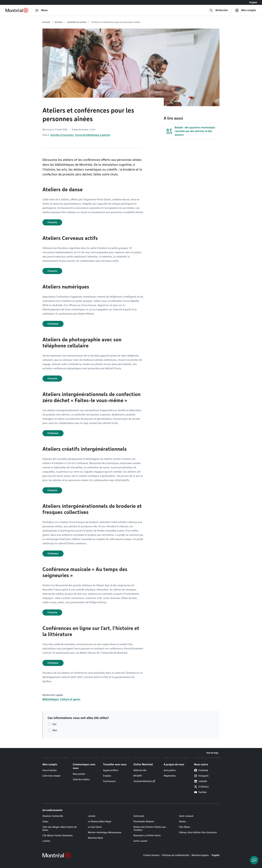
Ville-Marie (184, 827)
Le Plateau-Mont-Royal (99, 821)
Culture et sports (70, 699)
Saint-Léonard (186, 816)
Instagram (203, 776)
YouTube (202, 792)
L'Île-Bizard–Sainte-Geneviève (57, 835)
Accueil (46, 22)
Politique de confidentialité (175, 855)
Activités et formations (62, 135)
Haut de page (212, 753)
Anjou (45, 821)
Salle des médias (81, 779)
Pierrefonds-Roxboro (143, 821)
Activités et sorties (77, 22)
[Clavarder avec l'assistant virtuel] (254, 860)
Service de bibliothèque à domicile (92, 135)
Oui (54, 724)
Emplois (107, 776)
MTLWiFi (137, 776)
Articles (59, 22)
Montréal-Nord (95, 838)
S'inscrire (52, 222)
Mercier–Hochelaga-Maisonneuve (104, 832)
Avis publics (170, 770)
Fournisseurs (109, 781)
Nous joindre (79, 774)
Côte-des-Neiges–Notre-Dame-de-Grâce (59, 828)
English (253, 2)
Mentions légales (200, 855)
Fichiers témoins (151, 855)
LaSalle (91, 816)
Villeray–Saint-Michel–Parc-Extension (198, 832)
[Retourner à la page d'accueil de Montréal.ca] (17, 10)
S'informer (53, 324)
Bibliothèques (50, 699)
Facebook (203, 770)
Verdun (182, 821)
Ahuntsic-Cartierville (52, 816)
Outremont (138, 816)
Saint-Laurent (140, 841)
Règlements (170, 776)
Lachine (46, 841)
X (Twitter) (203, 787)
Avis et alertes (49, 770)
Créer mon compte (51, 776)
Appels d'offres (110, 770)
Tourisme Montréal (142, 781)
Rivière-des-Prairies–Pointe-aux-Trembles (149, 828)
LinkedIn (202, 781)
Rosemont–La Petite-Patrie (147, 835)
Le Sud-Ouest (95, 827)
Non (54, 730)
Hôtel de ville (139, 770)
